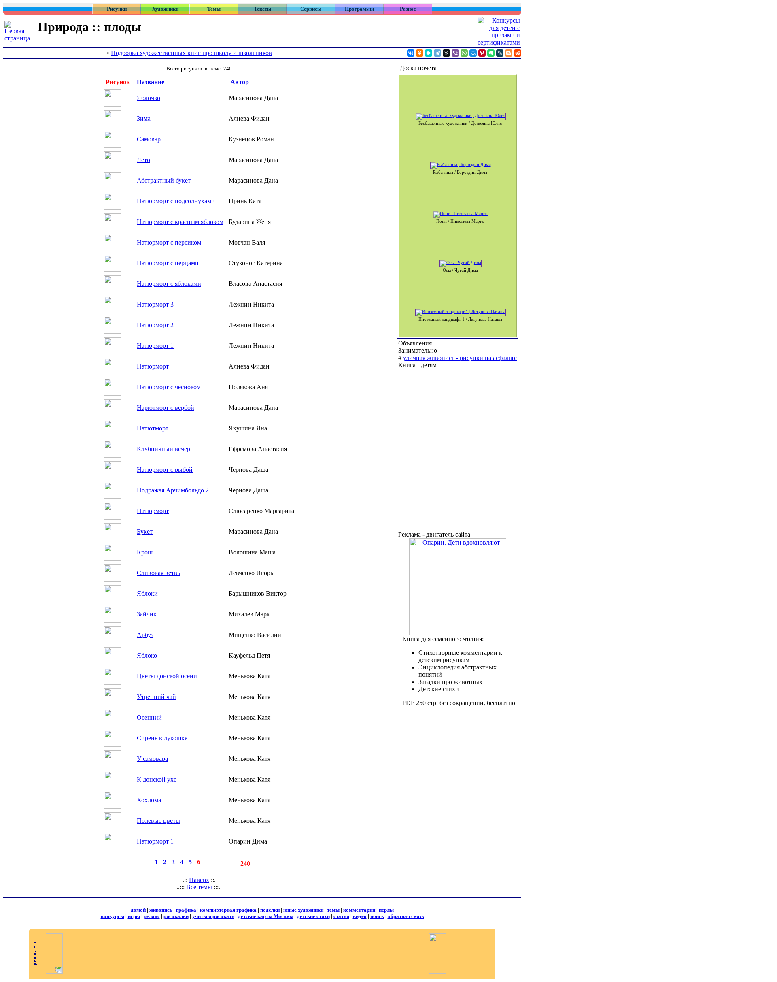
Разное (408, 9)
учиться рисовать (213, 916)
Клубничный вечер (163, 448)
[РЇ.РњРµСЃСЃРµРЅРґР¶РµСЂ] (428, 53)
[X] (446, 53)
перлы (386, 910)
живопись (160, 910)
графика (186, 910)
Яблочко (148, 97)
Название (150, 82)
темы (333, 910)
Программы (359, 9)
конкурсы (112, 916)
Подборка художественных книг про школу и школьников (191, 52)
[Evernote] (491, 53)
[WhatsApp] (464, 53)
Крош (145, 552)
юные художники (303, 910)
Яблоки (147, 593)
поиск (377, 916)
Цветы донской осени (167, 676)
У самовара (152, 758)
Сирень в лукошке (162, 738)
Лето (143, 159)
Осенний (149, 717)
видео (360, 916)
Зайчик (147, 614)
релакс (152, 916)
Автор (239, 82)
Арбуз (145, 634)
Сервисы (310, 9)
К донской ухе (156, 779)
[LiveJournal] (499, 53)
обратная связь (406, 916)
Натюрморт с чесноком (169, 386)
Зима (144, 118)
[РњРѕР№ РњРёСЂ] (473, 53)
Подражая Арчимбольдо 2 (173, 490)
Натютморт (152, 428)
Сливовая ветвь (158, 572)
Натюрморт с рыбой (165, 469)
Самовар (149, 139)
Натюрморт (153, 366)
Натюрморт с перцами (168, 263)
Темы (214, 9)
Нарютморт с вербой (165, 407)
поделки (270, 910)
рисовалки (176, 916)
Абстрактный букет (164, 180)
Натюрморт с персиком (169, 242)
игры (134, 916)
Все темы (199, 887)
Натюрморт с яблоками (169, 283)
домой (138, 910)
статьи (341, 916)
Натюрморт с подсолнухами (176, 201)
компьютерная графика (228, 910)
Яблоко (147, 655)
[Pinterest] (482, 53)
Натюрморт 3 (155, 304)
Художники (165, 9)
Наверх (199, 879)
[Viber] (455, 53)
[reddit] (517, 53)
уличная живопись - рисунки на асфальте (460, 357)
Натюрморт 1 (155, 345)
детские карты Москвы (265, 916)
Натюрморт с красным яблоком (180, 221)
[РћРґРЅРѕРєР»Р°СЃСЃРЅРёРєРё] (419, 53)
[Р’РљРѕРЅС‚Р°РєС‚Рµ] (410, 53)
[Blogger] (508, 53)
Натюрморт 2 (155, 325)
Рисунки (117, 9)
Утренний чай (156, 696)
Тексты (262, 9)
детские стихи (313, 916)
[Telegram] (437, 53)
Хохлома (149, 800)
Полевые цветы (158, 820)
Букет (145, 531)
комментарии (359, 910)
